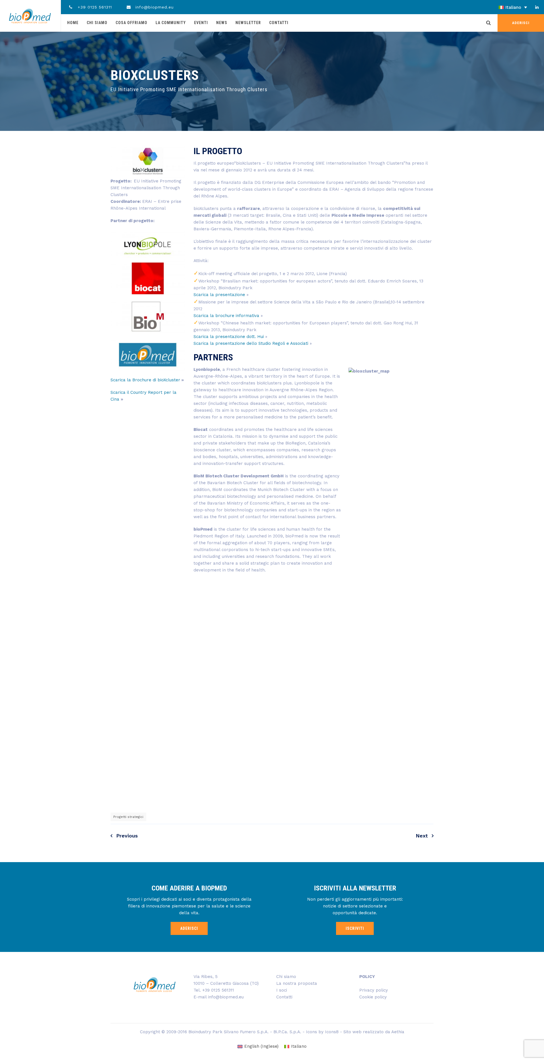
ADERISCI (521, 23)
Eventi (201, 22)
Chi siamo (97, 22)
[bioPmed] (29, 16)
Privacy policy (373, 990)
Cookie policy (373, 997)
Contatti (278, 22)
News (221, 22)
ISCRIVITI (355, 928)
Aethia (397, 1031)
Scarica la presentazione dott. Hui (229, 336)
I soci (281, 990)
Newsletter (248, 22)
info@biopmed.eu (154, 7)
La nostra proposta (296, 983)
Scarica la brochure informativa (227, 315)
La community (171, 22)
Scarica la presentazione (219, 294)
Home (72, 22)
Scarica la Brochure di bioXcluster (145, 379)
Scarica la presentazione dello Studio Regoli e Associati (251, 343)
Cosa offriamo (131, 22)
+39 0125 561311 (94, 7)
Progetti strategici (128, 817)
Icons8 (332, 1031)
